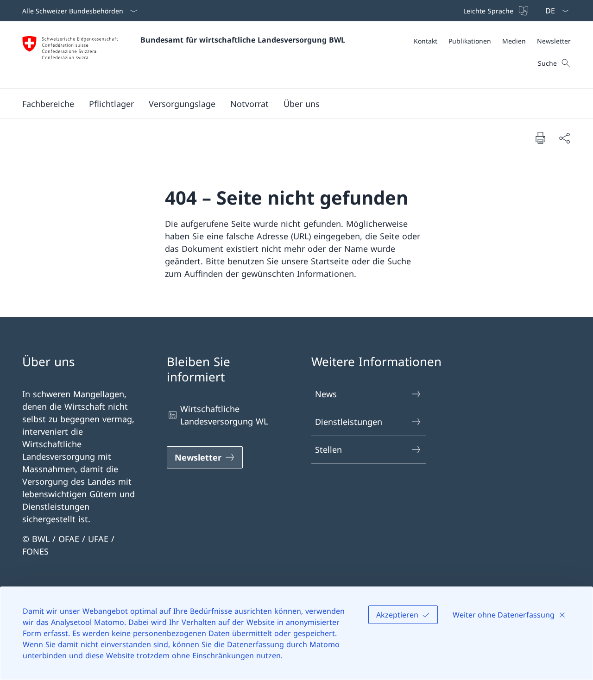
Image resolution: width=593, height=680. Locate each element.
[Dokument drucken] (540, 137)
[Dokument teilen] (564, 137)
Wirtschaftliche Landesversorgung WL (224, 415)
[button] (48, 104)
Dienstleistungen (348, 421)
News (326, 393)
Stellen (328, 449)
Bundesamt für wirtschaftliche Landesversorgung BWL (242, 40)
